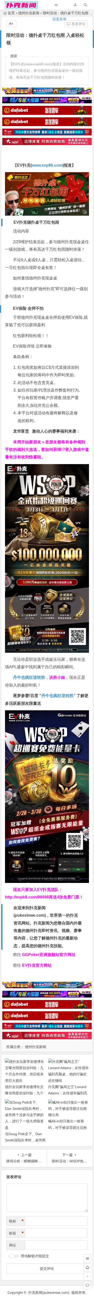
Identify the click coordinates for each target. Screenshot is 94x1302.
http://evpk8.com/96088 (27, 897)
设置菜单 (59, 19)
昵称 (16, 1221)
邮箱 (16, 1233)
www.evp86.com (47, 165)
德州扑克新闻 (35, 1047)
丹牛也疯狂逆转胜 (57, 696)
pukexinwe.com (30, 915)
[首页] (87, 1267)
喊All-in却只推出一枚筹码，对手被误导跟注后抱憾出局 (67, 1127)
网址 (12, 1245)
